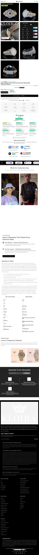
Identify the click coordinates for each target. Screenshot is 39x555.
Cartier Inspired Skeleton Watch (32, 445)
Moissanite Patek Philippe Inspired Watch (16, 446)
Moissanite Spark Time (24, 489)
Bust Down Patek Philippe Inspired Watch (19, 459)
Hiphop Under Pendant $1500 (28, 469)
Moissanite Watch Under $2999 (21, 460)
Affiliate (2, 515)
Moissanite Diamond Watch (10, 464)
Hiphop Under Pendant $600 (20, 469)
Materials (21, 505)
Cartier (2, 484)
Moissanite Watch (5, 453)
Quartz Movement (4, 92)
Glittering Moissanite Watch (25, 487)
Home (1, 79)
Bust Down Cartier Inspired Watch (9, 459)
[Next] (37, 342)
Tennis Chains (32, 468)
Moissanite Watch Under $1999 (12, 460)
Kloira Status (3, 501)
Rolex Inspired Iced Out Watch (28, 454)
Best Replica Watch (12, 454)
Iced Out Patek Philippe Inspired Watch (27, 446)
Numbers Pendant (18, 468)
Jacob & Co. (3, 489)
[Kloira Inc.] (19, 1)
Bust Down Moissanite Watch (29, 459)
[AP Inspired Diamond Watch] (18, 355)
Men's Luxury (23, 464)
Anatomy (21, 498)
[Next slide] (36, 189)
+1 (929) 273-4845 (23, 548)
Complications (22, 501)
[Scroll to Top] (37, 549)
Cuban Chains (28, 468)
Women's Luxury (27, 464)
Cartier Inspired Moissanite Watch (29, 453)
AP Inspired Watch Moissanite (20, 454)
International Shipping (4, 503)
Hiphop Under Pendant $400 (12, 469)
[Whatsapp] (5, 1)
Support (2, 513)
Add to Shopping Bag (8, 256)
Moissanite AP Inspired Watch (6, 444)
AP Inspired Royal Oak (22, 444)
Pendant (9, 468)
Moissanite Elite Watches (24, 491)
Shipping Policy (3, 524)
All (3, 79)
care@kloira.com (15, 548)
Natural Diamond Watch (18, 464)
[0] (37, 1)
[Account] (3, 1)
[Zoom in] (17, 5)
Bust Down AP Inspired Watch (25, 458)
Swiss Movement (12, 92)
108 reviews (23, 120)
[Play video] (10, 189)
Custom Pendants (5, 468)
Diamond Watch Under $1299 (30, 460)
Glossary (21, 503)
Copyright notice (3, 534)
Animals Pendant (23, 468)
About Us (2, 498)
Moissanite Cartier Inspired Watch (22, 445)
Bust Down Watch (18, 458)
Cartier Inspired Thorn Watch (6, 446)
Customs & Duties (4, 505)
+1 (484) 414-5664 (30, 548)
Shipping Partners (4, 508)
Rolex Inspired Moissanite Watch (20, 453)
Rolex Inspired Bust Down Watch (13, 445)
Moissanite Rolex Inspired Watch (29, 444)
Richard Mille (3, 487)
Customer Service (4, 531)
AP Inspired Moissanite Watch (12, 453)
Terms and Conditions (4, 522)
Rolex (2, 482)
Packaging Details (4, 510)
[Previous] (33, 342)
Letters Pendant (13, 468)
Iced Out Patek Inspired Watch (11, 458)
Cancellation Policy (4, 529)
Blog (21, 508)
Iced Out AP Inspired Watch (14, 444)
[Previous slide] (3, 189)
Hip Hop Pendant (23, 482)
